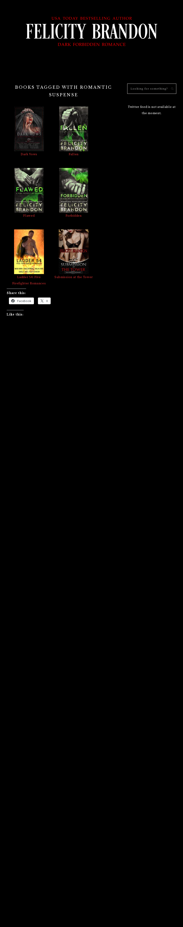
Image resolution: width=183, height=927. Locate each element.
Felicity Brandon (91, 30)
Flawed (29, 216)
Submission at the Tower (73, 277)
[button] (91, 70)
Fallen (74, 154)
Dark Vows (29, 154)
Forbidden (73, 216)
